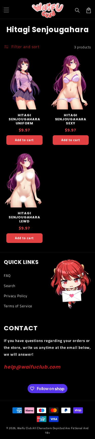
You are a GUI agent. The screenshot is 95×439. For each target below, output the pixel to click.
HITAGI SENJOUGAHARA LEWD (24, 217)
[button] (77, 10)
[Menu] (6, 10)
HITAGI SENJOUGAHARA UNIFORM (24, 119)
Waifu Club (24, 428)
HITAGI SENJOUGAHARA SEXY (70, 119)
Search (9, 285)
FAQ (7, 275)
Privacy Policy (15, 295)
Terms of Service (18, 306)
